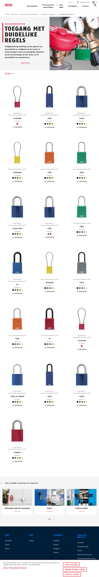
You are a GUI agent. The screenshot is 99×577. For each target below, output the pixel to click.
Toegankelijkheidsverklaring (86, 558)
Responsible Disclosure (84, 554)
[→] (53, 519)
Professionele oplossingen (48, 6)
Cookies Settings (71, 564)
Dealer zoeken (85, 2)
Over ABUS (61, 6)
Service (86, 6)
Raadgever (73, 6)
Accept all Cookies (72, 574)
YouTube (56, 545)
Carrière (70, 2)
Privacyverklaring (82, 546)
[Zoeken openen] (95, 6)
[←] (46, 519)
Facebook (56, 541)
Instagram (56, 549)
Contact (31, 541)
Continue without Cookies (75, 569)
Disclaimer (80, 542)
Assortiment (32, 6)
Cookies (79, 550)
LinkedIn (56, 552)
